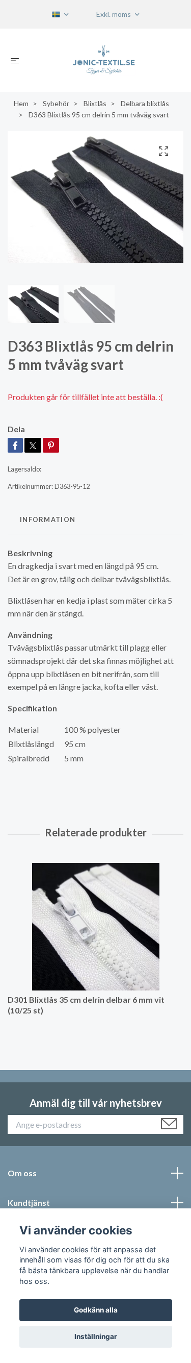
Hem (21, 103)
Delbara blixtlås (145, 103)
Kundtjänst (29, 1202)
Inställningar (95, 1336)
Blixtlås (95, 103)
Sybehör (56, 103)
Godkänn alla (96, 1310)
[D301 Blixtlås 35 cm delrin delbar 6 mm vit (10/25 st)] (95, 926)
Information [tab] (47, 519)
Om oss (22, 1173)
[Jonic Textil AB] (103, 60)
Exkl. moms (114, 14)
